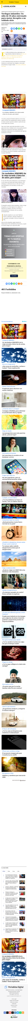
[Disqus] (14, 802)
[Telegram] (21, 28)
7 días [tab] (8, 871)
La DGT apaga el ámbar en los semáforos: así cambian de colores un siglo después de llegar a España (11, 924)
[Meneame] (24, 28)
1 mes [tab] (13, 871)
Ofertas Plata (9, 253)
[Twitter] (14, 28)
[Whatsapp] (19, 28)
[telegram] (18, 1013)
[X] (7, 1013)
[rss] (23, 1013)
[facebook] (5, 1013)
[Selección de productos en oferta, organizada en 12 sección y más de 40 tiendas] (14, 230)
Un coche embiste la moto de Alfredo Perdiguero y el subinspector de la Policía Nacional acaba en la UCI (11, 906)
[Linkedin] (16, 28)
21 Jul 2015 (3, 30)
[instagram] (15, 1013)
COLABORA (14, 275)
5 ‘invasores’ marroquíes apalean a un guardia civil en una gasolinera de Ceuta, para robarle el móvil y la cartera (11, 918)
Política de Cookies (14, 1002)
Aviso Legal (14, 999)
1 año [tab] (18, 871)
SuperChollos (9, 249)
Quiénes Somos (14, 1005)
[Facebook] (12, 28)
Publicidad (14, 1003)
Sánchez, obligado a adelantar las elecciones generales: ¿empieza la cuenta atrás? (12, 888)
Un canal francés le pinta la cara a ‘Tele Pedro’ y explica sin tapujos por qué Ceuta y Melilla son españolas (11, 876)
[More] (12, 31)
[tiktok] (12, 1013)
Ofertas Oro (9, 251)
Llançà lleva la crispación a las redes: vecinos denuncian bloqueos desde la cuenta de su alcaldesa (12, 930)
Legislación (9, 6)
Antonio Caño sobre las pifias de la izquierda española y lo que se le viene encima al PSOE (11, 882)
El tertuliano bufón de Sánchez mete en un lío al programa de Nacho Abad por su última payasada (11, 912)
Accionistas (14, 1006)
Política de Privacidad (14, 1000)
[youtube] (10, 1013)
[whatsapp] (20, 1013)
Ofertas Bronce (9, 255)
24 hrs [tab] (4, 871)
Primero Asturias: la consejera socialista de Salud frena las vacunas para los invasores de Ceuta (11, 893)
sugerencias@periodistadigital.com (14, 996)
